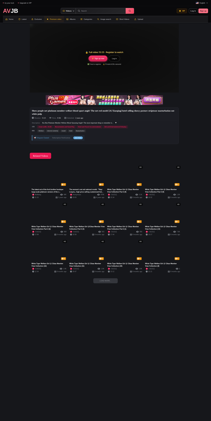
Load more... (105, 281)
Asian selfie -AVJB (45, 127)
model (64, 131)
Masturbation (80, 131)
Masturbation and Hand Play (64, 127)
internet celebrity (52, 131)
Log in (193, 11)
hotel (70, 131)
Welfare (41, 131)
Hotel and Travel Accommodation (89, 127)
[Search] (130, 11)
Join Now (78, 138)
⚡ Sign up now (98, 58)
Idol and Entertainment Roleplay (115, 127)
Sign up (203, 11)
